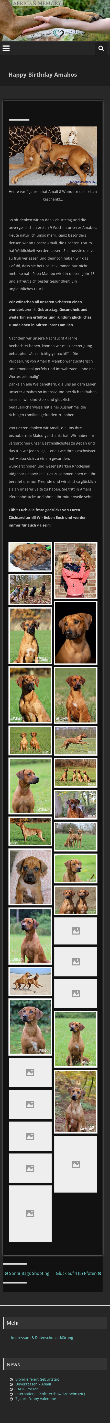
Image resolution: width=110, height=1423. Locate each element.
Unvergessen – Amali (33, 1384)
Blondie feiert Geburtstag (37, 1379)
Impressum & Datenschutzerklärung (42, 1337)
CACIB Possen (27, 1388)
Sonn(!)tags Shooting (29, 1273)
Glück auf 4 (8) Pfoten (76, 1273)
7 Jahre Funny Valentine (35, 1398)
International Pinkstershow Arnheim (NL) (50, 1393)
